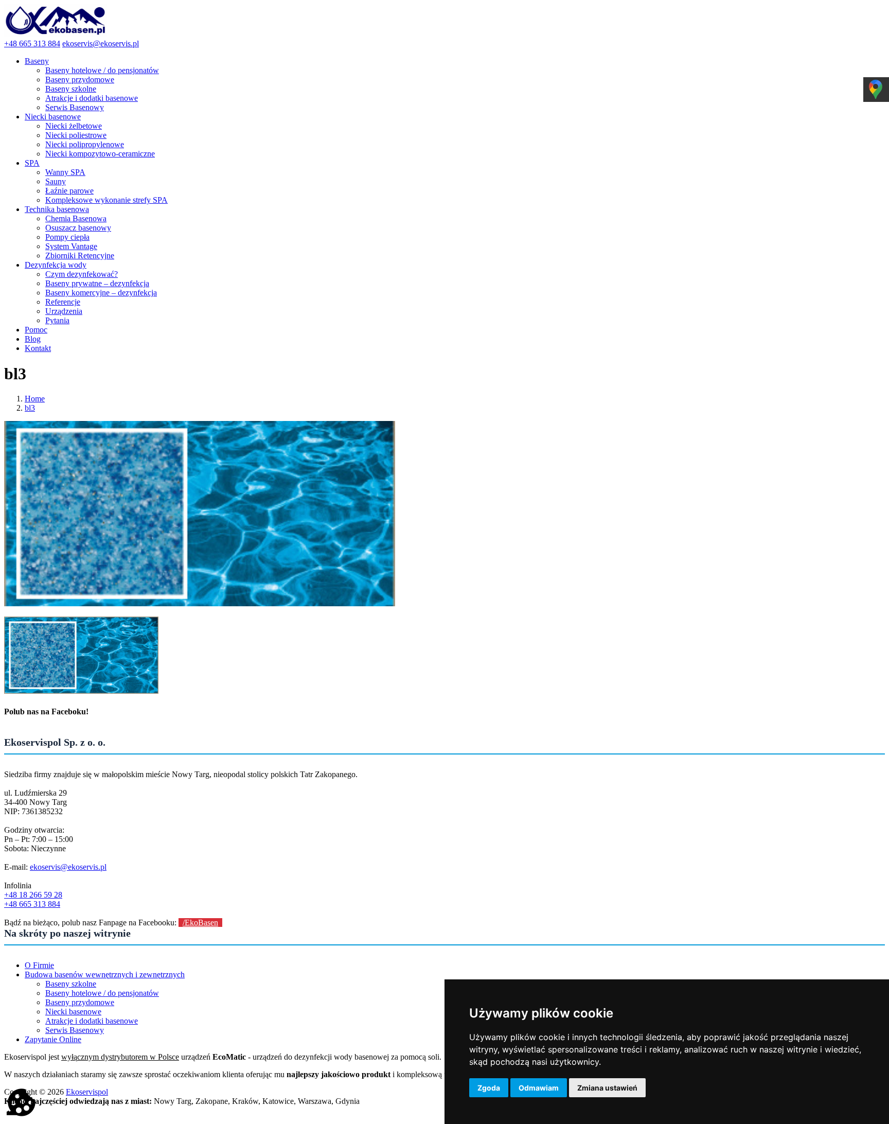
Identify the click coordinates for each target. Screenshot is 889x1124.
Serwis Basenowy (74, 107)
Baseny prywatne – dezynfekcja (97, 283)
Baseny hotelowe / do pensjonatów (102, 70)
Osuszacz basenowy (78, 227)
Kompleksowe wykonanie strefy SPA (106, 200)
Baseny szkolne (70, 88)
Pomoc (36, 329)
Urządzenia (63, 311)
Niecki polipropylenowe (84, 144)
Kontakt (38, 348)
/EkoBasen (200, 922)
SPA (32, 163)
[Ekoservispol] (55, 34)
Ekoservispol (87, 1091)
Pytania (57, 320)
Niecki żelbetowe (73, 125)
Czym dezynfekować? (81, 274)
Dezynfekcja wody (55, 264)
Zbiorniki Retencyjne (79, 255)
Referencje (62, 301)
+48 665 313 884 (32, 43)
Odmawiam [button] (539, 1087)
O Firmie (39, 965)
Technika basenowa (57, 209)
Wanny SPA (65, 172)
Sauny (55, 181)
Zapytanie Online (53, 1039)
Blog (33, 339)
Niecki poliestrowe (75, 135)
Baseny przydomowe (79, 79)
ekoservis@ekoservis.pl (100, 43)
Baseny (37, 61)
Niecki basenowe (53, 116)
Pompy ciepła (67, 237)
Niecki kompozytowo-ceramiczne (100, 153)
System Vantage (71, 246)
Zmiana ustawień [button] (607, 1087)
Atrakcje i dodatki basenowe (91, 98)
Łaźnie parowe (69, 190)
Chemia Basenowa (75, 218)
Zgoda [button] (488, 1087)
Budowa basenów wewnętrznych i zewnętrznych (105, 974)
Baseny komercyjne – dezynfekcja (101, 292)
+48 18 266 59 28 (33, 894)
